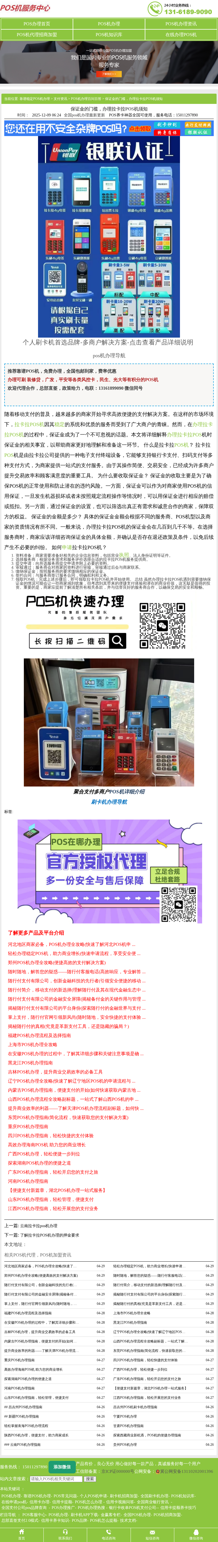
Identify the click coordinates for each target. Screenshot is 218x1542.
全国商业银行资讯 (153, 1502)
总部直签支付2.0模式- (20, 1520)
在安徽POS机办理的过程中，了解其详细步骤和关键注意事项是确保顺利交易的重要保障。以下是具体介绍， (42, 1322)
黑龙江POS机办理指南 (30, 1062)
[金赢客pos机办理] (109, 722)
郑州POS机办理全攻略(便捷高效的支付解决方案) (57, 962)
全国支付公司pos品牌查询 (24, 1508)
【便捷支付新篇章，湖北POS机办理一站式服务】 (57, 1190)
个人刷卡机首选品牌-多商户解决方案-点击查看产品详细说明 (108, 342)
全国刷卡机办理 (154, 1496)
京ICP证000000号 (117, 1471)
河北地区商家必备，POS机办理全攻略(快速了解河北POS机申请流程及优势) (42, 1266)
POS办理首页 (37, 23)
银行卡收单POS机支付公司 (132, 1508)
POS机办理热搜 (91, 1508)
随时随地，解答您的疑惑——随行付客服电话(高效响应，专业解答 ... (77, 971)
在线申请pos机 (14, 1502)
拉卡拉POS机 (29, 424)
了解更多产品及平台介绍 (36, 933)
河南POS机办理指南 (28, 1181)
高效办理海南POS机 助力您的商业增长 (47, 1144)
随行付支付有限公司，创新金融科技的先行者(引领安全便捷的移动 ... (77, 980)
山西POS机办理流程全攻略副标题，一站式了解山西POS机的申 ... (73, 1099)
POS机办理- (59, 1515)
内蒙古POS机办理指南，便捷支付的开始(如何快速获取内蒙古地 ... (74, 1090)
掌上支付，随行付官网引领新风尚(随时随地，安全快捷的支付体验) (42, 1303)
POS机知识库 (109, 34)
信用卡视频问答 (120, 1502)
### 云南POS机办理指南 (22, 1444)
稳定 (59, 424)
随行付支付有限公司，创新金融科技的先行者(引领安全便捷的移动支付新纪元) (42, 1285)
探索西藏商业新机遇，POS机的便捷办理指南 (147, 1435)
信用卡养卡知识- (55, 1520)
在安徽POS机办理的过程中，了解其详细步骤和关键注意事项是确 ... (76, 1053)
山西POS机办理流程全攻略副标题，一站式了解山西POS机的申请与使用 (151, 1341)
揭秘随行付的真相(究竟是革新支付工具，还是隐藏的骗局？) (68, 1026)
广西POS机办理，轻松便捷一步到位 (44, 1153)
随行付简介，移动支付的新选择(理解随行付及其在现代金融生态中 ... (77, 989)
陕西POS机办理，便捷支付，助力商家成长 (36, 1435)
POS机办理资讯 (181, 23)
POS (9, 455)
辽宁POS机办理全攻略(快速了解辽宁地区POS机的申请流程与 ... (71, 1081)
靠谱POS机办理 (37, 1496)
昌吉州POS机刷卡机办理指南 (135, 1407)
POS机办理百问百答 (86, 99)
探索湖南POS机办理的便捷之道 (39, 1163)
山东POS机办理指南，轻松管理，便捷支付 (51, 1199)
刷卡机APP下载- (85, 1515)
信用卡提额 (62, 1502)
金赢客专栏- (111, 1515)
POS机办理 (109, 23)
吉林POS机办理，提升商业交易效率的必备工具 (55, 1071)
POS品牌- (80, 1520)
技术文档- (128, 1520)
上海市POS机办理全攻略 (32, 1044)
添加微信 (62, 1467)
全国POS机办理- (137, 1515)
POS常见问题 (65, 1496)
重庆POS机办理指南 (28, 1126)
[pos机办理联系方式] (109, 871)
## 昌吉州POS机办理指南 (23, 1407)
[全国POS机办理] (109, 62)
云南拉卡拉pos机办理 (38, 1226)
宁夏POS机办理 (125, 1416)
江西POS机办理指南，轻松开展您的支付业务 (53, 1208)
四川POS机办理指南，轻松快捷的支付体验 (51, 1135)
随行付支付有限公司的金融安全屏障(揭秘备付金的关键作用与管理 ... (77, 999)
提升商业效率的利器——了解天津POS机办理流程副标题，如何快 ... (76, 1108)
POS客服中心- (34, 1515)
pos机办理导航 (109, 355)
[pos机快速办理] (109, 623)
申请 (67, 547)
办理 (172, 435)
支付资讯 (60, 99)
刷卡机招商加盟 (124, 1496)
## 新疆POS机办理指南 (21, 1416)
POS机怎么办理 (88, 1502)
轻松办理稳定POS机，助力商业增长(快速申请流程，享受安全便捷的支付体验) (151, 1266)
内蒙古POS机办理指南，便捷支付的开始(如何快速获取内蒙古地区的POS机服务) (42, 1341)
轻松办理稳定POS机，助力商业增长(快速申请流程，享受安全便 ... (74, 953)
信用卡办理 (39, 1502)
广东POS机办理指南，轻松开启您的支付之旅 (53, 1172)
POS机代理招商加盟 (37, 34)
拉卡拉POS (189, 435)
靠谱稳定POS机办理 (35, 99)
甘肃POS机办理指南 (128, 1426)
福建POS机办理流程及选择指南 (39, 1035)
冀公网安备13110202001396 (186, 1471)
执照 (124, 555)
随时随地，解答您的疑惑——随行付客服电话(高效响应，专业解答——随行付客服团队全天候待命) (151, 1275)
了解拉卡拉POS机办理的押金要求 (49, 1235)
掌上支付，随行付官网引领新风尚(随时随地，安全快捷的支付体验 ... (77, 1017)
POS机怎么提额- (104, 1520)
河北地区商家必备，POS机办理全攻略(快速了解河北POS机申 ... (71, 944)
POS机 (181, 445)
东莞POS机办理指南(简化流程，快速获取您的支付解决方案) (68, 1117)
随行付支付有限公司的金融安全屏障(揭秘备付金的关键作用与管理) (42, 1294)
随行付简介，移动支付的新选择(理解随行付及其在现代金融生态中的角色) (151, 1285)
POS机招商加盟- (168, 1515)
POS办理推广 (63, 1508)
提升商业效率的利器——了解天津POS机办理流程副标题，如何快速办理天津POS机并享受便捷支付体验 (42, 1350)
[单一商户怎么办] (109, 236)
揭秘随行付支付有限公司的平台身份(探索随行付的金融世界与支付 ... (77, 1008)
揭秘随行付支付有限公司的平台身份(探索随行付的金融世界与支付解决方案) (151, 1294)
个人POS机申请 (93, 1496)
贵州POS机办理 (125, 1444)
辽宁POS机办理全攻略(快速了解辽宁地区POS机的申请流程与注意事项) (151, 1332)
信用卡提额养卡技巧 (178, 1508)
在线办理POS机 (181, 34)
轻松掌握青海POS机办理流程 (26, 1426)
